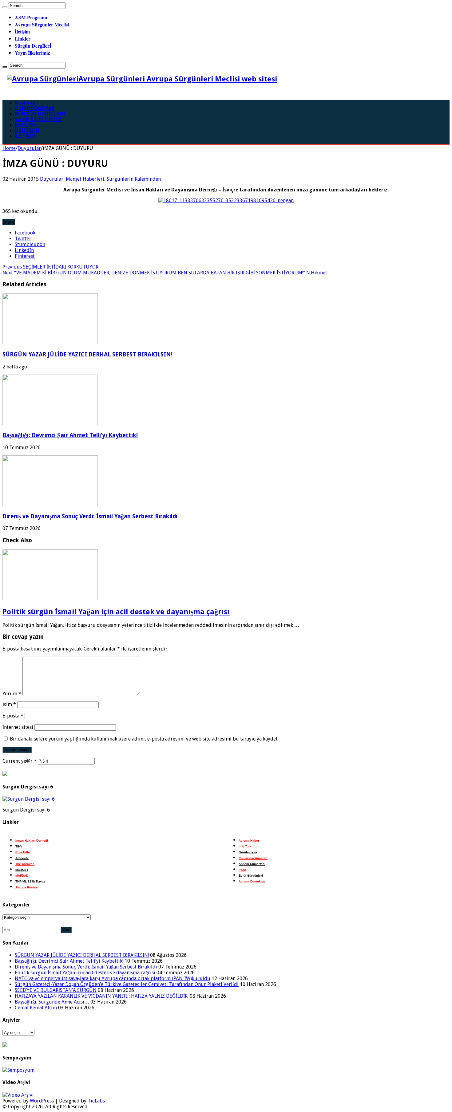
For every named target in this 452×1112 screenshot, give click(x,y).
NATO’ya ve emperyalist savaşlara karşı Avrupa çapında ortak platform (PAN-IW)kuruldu (112, 978)
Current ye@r (19, 761)
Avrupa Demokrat (252, 881)
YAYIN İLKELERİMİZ (38, 119)
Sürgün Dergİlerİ (33, 45)
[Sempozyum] (18, 1070)
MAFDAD (21, 875)
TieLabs (96, 1101)
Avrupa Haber (249, 840)
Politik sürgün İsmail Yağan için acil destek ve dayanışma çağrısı (116, 611)
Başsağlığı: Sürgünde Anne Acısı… (52, 1002)
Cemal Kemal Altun (36, 1008)
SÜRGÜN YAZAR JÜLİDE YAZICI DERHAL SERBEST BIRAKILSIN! (87, 354)
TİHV (18, 846)
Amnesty (22, 858)
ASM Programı (31, 17)
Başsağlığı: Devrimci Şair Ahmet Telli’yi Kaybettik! (70, 435)
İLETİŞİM (25, 136)
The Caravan (24, 864)
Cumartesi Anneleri (253, 858)
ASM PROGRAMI (34, 108)
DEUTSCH (27, 130)
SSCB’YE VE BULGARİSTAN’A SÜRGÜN (56, 990)
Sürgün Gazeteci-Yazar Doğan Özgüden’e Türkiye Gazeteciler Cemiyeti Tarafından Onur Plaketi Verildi (127, 984)
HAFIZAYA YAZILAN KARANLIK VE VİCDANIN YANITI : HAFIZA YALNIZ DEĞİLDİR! (101, 996)
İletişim (22, 31)
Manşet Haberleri (85, 179)
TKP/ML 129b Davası (30, 881)
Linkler (22, 38)
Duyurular (29, 148)
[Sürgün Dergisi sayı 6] (28, 799)
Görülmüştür (248, 852)
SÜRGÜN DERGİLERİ (40, 113)
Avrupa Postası (26, 887)
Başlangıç (26, 102)
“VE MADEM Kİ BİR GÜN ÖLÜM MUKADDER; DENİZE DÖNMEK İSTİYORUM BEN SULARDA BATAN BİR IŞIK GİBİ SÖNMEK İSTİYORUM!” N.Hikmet (166, 273)
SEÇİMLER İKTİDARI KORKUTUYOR (50, 267)
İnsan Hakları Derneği (31, 840)
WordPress (42, 1101)
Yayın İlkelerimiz (32, 52)
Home (9, 148)
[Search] (4, 7)
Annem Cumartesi (252, 864)
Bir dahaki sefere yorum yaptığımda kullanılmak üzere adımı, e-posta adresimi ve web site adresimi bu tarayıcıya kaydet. (144, 739)
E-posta (12, 716)
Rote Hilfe (22, 852)
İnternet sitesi (17, 727)
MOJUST (21, 869)
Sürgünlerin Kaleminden (134, 179)
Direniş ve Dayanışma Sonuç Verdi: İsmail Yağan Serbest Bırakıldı (89, 516)
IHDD (242, 869)
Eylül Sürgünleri (251, 875)
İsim (9, 704)
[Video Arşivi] (18, 1095)
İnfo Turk (245, 846)
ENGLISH (26, 125)
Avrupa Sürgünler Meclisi (42, 24)
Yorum (11, 694)
